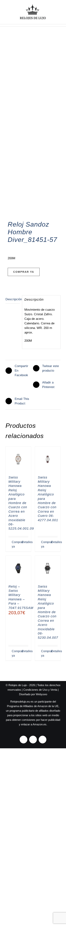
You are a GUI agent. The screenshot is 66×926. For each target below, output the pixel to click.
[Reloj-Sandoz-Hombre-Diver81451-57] (33, 129)
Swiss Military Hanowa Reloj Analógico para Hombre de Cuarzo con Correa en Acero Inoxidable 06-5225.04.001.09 (21, 503)
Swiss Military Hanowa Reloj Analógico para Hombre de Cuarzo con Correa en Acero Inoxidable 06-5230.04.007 (48, 612)
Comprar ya (23, 271)
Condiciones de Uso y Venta (40, 689)
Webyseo (41, 694)
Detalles (25, 542)
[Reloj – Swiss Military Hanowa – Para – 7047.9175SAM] (18, 568)
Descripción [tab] (13, 299)
